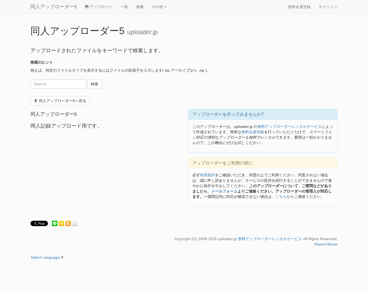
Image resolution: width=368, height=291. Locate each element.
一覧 (124, 7)
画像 (140, 7)
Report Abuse (326, 244)
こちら (281, 196)
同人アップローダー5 (53, 6)
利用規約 (207, 175)
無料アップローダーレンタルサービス (290, 126)
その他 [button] (158, 7)
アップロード (100, 7)
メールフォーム (224, 191)
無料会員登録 (299, 7)
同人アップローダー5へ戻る (62, 101)
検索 (94, 84)
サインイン (328, 7)
